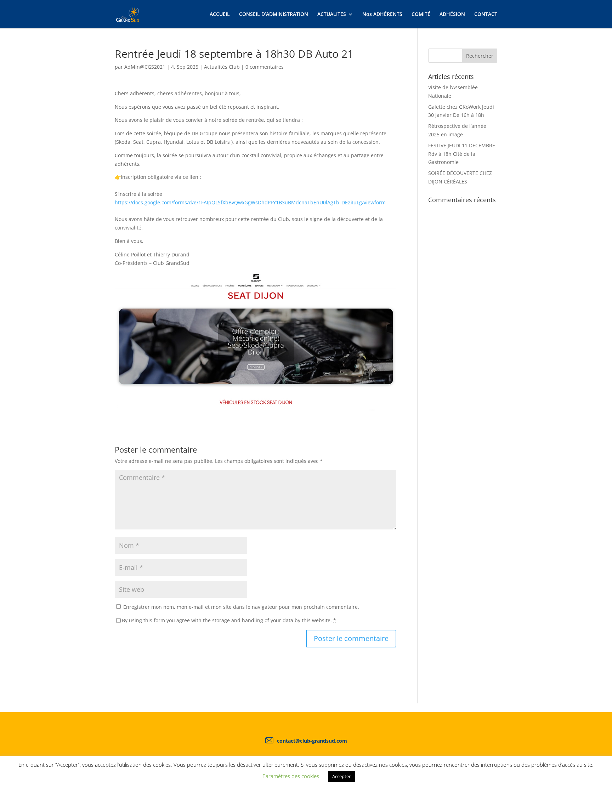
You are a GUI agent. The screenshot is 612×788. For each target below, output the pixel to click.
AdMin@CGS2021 (144, 66)
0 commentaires (264, 66)
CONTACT (485, 14)
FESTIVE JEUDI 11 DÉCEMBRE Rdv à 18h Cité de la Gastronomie (461, 154)
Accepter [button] (341, 776)
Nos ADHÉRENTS (382, 14)
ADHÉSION (452, 14)
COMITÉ (421, 14)
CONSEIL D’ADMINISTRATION (273, 14)
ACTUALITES (331, 14)
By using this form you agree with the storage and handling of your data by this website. (229, 620)
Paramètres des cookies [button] (290, 776)
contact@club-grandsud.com (312, 740)
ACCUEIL (220, 14)
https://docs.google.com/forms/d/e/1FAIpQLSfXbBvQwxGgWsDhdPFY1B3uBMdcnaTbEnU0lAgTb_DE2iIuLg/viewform (250, 202)
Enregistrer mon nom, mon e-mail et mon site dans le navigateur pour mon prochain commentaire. (241, 606)
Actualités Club (222, 66)
